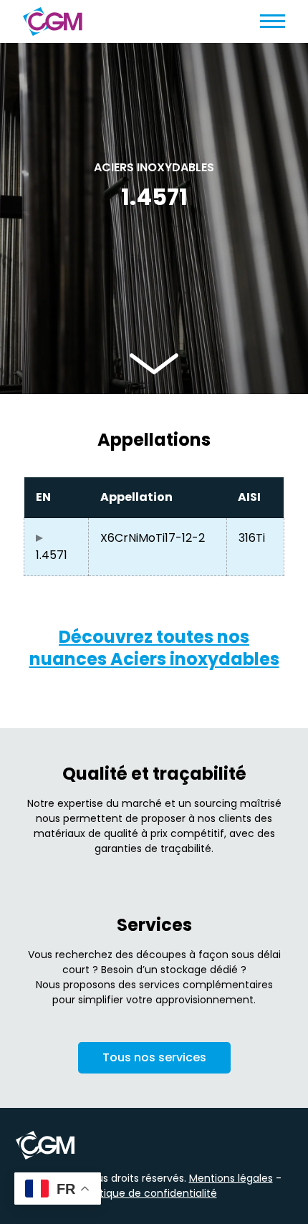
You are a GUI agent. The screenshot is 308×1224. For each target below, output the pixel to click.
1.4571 (51, 555)
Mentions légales (231, 1178)
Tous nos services (154, 1057)
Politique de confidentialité (150, 1193)
